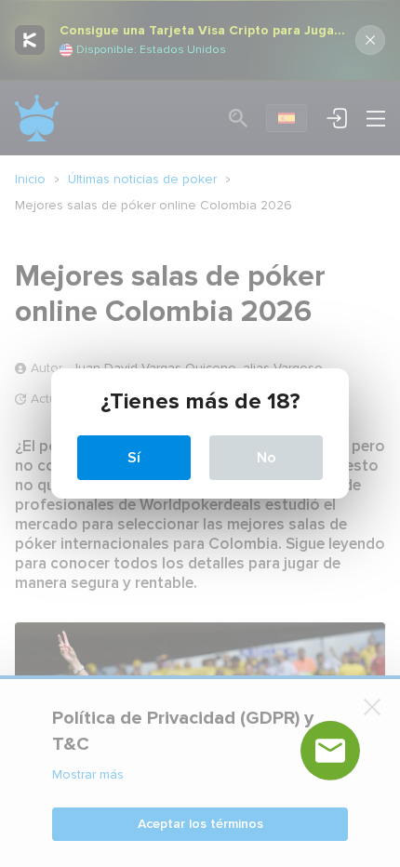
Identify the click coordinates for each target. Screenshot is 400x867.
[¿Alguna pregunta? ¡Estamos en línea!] (330, 750)
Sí (133, 457)
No (266, 457)
